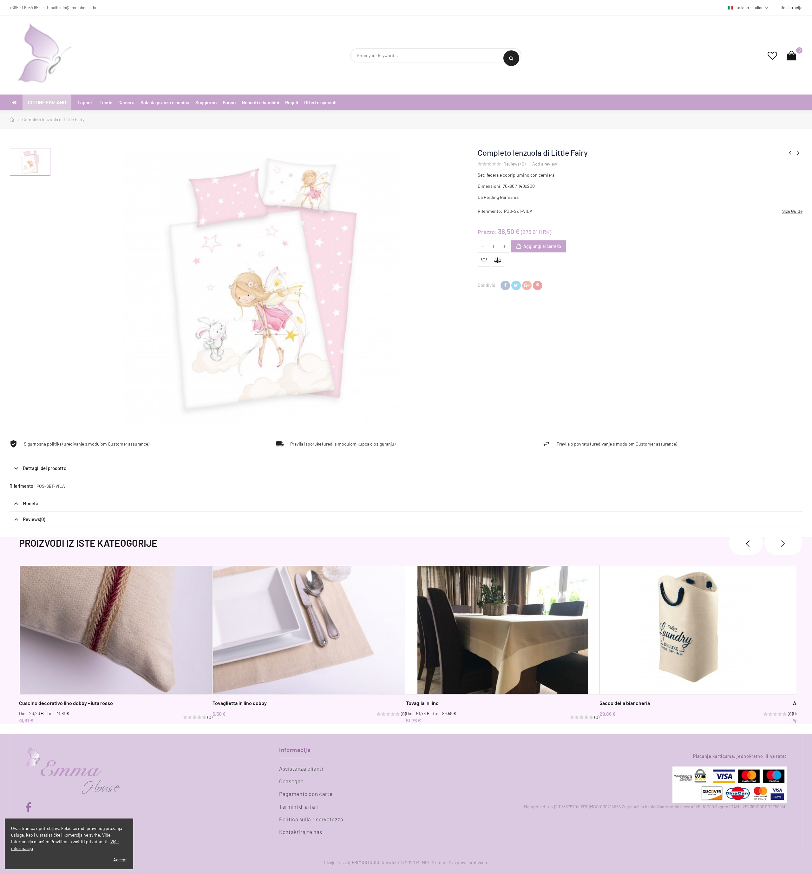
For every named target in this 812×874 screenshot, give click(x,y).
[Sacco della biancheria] (696, 630)
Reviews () (514, 164)
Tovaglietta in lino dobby (240, 703)
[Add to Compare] (498, 260)
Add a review (544, 163)
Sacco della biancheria (624, 703)
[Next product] (798, 152)
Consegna (291, 781)
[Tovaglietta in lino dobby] (309, 630)
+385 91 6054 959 (25, 7)
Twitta (516, 285)
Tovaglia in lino (422, 703)
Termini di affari (299, 806)
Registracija (791, 7)
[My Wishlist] (772, 55)
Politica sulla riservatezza (311, 819)
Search (511, 58)
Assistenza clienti (301, 768)
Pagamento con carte (305, 794)
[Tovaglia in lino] (503, 630)
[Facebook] (28, 807)
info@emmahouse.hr (78, 7)
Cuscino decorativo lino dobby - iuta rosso (66, 703)
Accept (120, 859)
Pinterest (537, 285)
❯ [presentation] (783, 543)
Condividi (505, 285)
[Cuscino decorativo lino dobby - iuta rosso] (116, 630)
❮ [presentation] (746, 543)
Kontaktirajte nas (300, 832)
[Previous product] (790, 152)
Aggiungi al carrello (541, 246)
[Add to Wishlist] (484, 260)
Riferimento (21, 486)
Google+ (527, 285)
